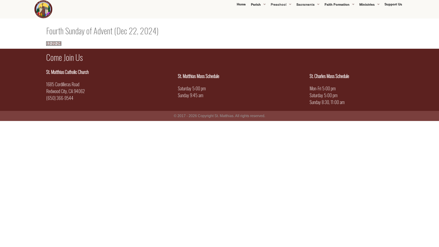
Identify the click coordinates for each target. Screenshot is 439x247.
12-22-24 (53, 44)
